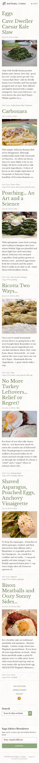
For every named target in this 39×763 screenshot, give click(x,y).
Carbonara (14, 111)
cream (18, 375)
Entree (13, 184)
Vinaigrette (28, 105)
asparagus (20, 579)
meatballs (14, 677)
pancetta (28, 187)
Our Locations (19, 686)
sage (31, 375)
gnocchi (23, 375)
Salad (22, 105)
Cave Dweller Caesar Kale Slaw (17, 26)
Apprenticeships (19, 690)
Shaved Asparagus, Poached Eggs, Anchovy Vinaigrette (18, 492)
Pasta (18, 184)
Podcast (19, 694)
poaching (14, 280)
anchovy (14, 579)
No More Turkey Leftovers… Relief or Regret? (14, 392)
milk (27, 375)
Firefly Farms (15, 105)
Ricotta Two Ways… (16, 288)
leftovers (20, 476)
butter (13, 375)
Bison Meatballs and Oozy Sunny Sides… (18, 593)
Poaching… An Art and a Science (18, 198)
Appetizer (14, 577)
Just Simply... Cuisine (14, 4)
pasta (33, 187)
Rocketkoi (24, 759)
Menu (35, 4)
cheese (18, 187)
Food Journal (15, 277)
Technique (23, 277)
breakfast (14, 476)
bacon (13, 187)
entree (22, 187)
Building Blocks (16, 473)
